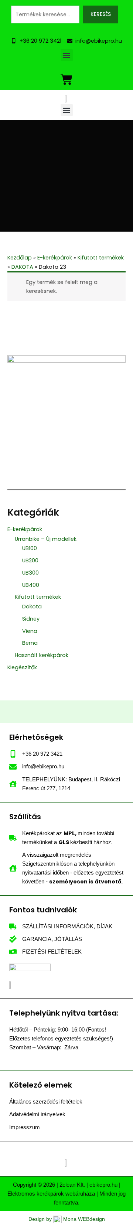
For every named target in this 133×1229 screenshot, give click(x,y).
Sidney (31, 618)
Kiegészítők (22, 667)
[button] (67, 55)
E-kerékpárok (24, 529)
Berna (30, 643)
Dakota (32, 606)
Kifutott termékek (38, 597)
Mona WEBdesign (84, 1219)
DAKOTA (22, 267)
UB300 (30, 572)
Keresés (101, 14)
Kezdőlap (19, 257)
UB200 (30, 560)
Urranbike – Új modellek (45, 539)
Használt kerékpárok (41, 655)
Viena (29, 631)
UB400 (30, 585)
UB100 (29, 548)
